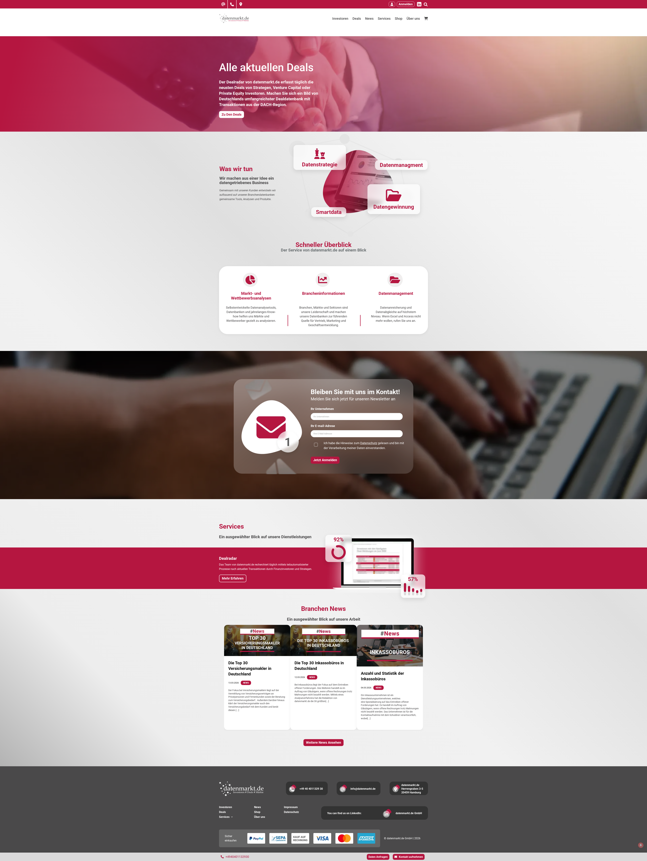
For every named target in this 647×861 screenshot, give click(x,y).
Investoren (225, 807)
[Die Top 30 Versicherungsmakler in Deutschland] (257, 640)
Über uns (259, 817)
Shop (257, 812)
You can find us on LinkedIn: (344, 813)
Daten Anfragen (378, 856)
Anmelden (406, 4)
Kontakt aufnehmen (411, 856)
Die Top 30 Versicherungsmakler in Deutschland (249, 668)
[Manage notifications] (640, 845)
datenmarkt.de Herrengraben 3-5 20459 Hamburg (412, 788)
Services (224, 817)
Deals (222, 812)
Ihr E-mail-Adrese (323, 426)
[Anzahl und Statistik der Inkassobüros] (390, 646)
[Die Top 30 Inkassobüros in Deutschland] (323, 640)
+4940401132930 (237, 856)
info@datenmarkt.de (363, 788)
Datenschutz (368, 443)
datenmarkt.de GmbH (409, 813)
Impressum (291, 807)
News (246, 683)
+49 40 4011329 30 (311, 788)
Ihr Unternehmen (322, 409)
